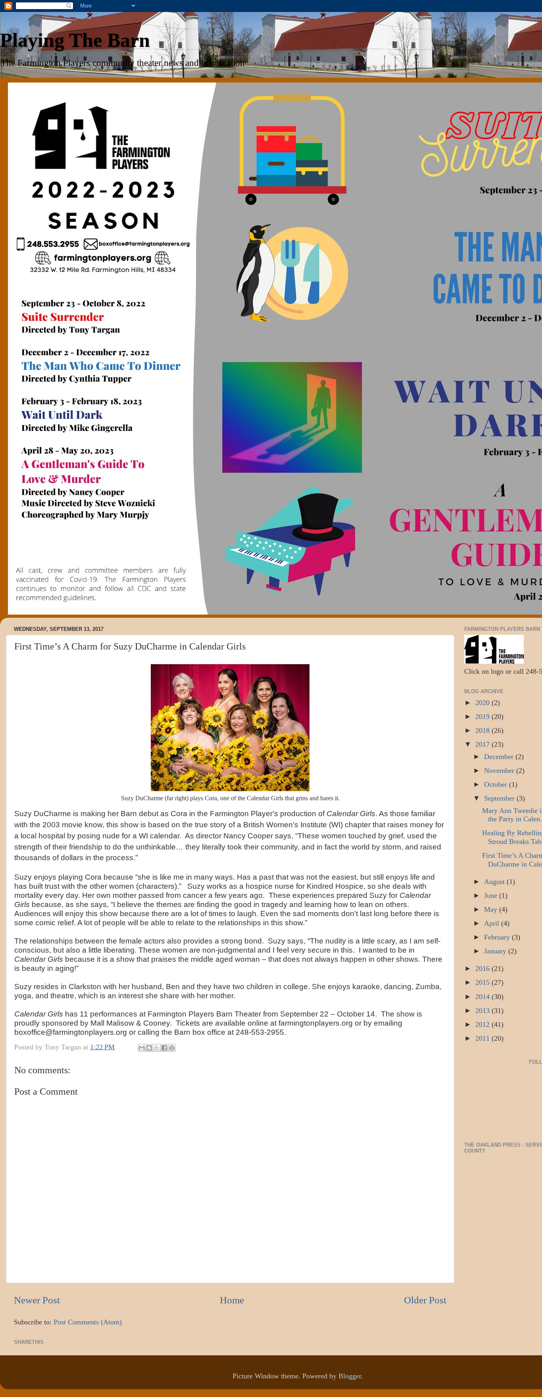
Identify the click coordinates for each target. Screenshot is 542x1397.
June (491, 895)
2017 (483, 744)
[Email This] (142, 1048)
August (495, 882)
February (498, 937)
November (500, 770)
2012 (483, 1024)
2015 (483, 982)
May (491, 909)
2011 (483, 1038)
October (496, 784)
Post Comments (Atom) (88, 1322)
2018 (483, 730)
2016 (483, 968)
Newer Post (37, 1300)
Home (232, 1300)
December (499, 757)
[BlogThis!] (149, 1048)
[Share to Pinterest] (172, 1048)
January (496, 951)
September (500, 798)
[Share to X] (157, 1048)
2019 (483, 717)
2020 (483, 703)
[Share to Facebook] (164, 1048)
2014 (483, 997)
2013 (483, 1011)
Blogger (349, 1376)
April (492, 923)
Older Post (425, 1300)
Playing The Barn (75, 40)
